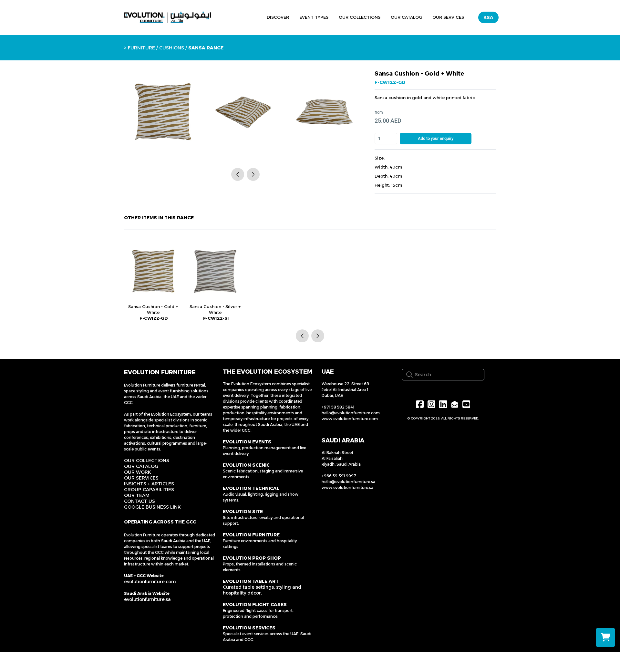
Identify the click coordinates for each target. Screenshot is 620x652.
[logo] (167, 17)
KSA (488, 17)
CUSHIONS (171, 48)
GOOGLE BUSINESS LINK (152, 507)
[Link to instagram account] (431, 404)
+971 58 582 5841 (338, 407)
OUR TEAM (137, 495)
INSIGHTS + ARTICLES (149, 484)
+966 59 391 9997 (339, 475)
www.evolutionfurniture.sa (347, 487)
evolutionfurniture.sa (147, 599)
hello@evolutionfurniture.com (351, 412)
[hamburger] (232, 16)
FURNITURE (141, 48)
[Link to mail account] (455, 404)
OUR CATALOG (141, 466)
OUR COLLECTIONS (146, 460)
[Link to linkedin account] (443, 404)
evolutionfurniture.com (150, 582)
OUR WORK (137, 472)
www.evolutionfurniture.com (350, 418)
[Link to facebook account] (420, 404)
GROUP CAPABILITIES (149, 489)
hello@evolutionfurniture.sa (348, 481)
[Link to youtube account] (466, 404)
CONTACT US (139, 501)
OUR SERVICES (141, 478)
